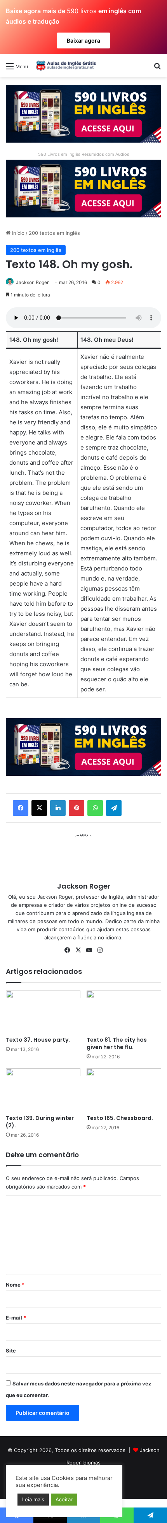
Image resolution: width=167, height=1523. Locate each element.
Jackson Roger (32, 282)
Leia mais (33, 1499)
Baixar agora (83, 40)
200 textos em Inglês (54, 233)
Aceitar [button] (64, 1499)
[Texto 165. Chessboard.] (124, 1089)
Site (11, 1350)
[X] (39, 808)
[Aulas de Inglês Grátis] (65, 65)
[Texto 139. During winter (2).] (43, 1089)
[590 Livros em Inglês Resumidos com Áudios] (83, 113)
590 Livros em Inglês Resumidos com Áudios (83, 154)
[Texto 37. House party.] (43, 1011)
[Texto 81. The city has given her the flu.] (124, 1011)
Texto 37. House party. (38, 1040)
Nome (15, 1285)
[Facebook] (20, 808)
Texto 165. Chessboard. (120, 1118)
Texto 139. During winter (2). (40, 1121)
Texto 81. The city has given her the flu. (117, 1043)
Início (17, 233)
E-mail (16, 1318)
